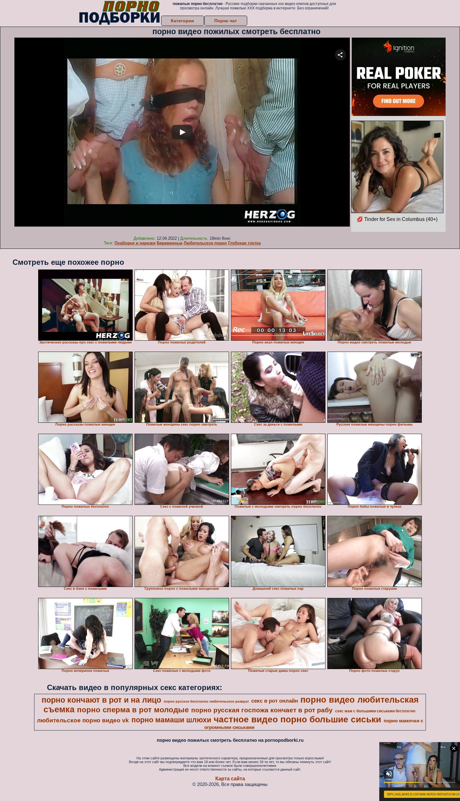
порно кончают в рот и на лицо (101, 699)
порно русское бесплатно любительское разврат (206, 701)
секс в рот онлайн (274, 701)
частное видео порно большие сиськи (297, 719)
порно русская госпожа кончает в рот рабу (262, 710)
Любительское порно (205, 243)
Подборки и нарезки (135, 243)
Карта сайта (230, 778)
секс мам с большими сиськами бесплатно (375, 711)
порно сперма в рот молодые (133, 709)
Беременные (169, 243)
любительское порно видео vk (83, 720)
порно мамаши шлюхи (171, 720)
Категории (182, 20)
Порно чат (225, 20)
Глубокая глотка (244, 243)
